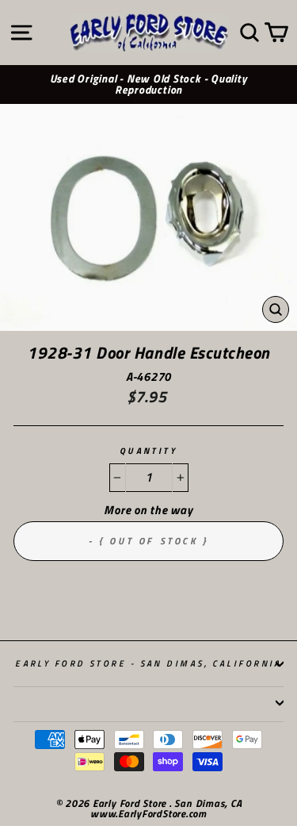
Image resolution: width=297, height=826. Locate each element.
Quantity (149, 451)
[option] (148, 85)
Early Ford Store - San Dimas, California (148, 663)
